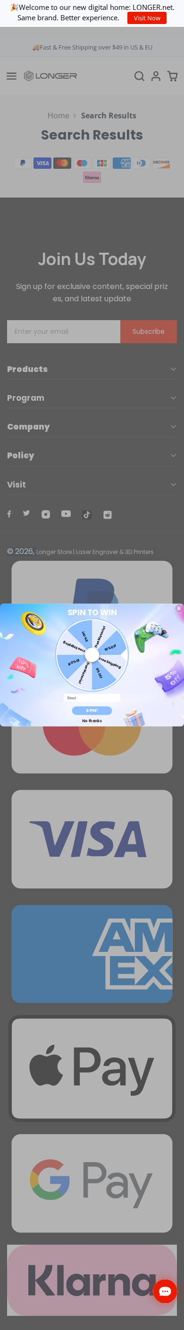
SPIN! (92, 710)
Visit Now (147, 18)
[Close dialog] (179, 608)
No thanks (91, 720)
